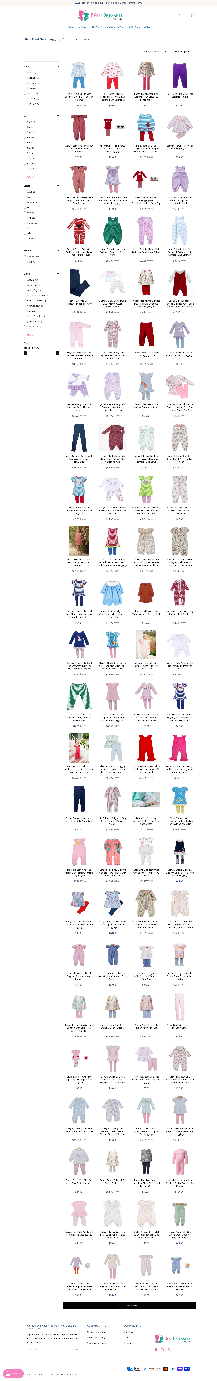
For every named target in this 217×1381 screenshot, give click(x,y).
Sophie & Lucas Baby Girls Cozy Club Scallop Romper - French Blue (112, 614)
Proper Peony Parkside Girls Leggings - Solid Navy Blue (79, 819)
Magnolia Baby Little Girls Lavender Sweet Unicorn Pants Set (79, 407)
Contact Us (129, 1337)
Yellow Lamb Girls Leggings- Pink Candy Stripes (179, 1026)
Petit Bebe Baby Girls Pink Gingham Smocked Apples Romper (79, 976)
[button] (83, 27)
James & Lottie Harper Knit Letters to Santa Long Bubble (146, 250)
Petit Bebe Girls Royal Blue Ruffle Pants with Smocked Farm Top (146, 976)
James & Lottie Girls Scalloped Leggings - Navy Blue (79, 303)
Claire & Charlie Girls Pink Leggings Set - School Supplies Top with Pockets (112, 1079)
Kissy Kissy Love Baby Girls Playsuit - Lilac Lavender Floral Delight (180, 510)
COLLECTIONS (114, 26)
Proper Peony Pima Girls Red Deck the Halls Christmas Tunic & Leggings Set (146, 303)
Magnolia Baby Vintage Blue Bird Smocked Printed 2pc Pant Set (179, 665)
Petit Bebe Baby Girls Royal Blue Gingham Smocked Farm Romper (112, 976)
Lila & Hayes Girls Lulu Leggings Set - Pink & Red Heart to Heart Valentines (112, 96)
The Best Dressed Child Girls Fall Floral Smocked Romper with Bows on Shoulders (146, 562)
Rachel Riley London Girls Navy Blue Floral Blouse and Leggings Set (146, 1183)
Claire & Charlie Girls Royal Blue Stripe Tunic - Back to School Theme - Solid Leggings (79, 615)
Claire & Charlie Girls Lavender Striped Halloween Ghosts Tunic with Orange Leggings (79, 1288)
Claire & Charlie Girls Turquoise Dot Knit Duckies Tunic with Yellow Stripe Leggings (180, 822)
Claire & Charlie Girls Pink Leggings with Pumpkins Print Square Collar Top (113, 1286)
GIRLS (82, 26)
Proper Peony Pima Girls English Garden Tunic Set (112, 1026)
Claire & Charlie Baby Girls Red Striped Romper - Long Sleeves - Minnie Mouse (79, 252)
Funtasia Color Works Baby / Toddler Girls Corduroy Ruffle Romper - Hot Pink (180, 769)
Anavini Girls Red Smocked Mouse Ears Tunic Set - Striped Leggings (112, 148)
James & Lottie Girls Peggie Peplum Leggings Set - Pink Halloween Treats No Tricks (180, 407)
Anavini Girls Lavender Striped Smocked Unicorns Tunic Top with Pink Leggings (112, 200)
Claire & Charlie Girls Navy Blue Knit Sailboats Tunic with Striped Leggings (180, 872)
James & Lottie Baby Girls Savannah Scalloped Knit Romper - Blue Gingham (180, 252)
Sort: (147, 51)
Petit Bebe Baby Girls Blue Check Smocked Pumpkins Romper (179, 1286)
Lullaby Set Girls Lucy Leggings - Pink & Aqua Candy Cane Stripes (146, 821)
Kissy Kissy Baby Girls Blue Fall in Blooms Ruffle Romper (79, 1130)
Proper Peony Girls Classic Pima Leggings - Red (146, 354)
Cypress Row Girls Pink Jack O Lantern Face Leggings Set (79, 1233)
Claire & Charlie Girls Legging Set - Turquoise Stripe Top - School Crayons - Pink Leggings (112, 667)
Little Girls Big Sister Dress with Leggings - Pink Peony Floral (146, 872)
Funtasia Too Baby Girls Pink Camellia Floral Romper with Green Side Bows (112, 872)
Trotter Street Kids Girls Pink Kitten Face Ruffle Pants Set (79, 1181)
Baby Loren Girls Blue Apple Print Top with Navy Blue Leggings (112, 924)
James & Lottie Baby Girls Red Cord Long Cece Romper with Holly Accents (79, 769)
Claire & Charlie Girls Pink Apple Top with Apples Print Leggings (79, 1079)
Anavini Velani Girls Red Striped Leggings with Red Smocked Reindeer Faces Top (146, 200)
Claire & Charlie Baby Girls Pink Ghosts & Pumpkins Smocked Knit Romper (146, 1286)
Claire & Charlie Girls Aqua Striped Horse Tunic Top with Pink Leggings (146, 1131)
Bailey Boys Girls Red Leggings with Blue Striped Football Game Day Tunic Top (146, 150)
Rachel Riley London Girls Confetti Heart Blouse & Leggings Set (146, 96)
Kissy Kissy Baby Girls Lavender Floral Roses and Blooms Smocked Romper (112, 1131)
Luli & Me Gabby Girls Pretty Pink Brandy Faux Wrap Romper (79, 562)
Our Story (128, 1331)
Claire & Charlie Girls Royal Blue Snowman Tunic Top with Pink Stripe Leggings (79, 665)
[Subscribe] (76, 1349)
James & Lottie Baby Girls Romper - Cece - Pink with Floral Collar (146, 665)
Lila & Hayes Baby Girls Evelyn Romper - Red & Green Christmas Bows (112, 355)
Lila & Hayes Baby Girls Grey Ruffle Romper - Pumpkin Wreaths (112, 821)
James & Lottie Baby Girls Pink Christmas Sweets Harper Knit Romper (112, 407)
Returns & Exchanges (97, 1337)
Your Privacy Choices (97, 1343)
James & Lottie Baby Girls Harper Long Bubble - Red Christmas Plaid (112, 459)
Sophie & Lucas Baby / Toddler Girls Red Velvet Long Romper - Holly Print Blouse (180, 303)
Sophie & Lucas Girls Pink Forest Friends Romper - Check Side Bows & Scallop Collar (180, 926)
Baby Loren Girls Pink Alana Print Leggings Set (180, 147)
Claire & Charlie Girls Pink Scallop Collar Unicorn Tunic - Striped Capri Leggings (113, 717)
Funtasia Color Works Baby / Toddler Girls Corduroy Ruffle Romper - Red (146, 769)
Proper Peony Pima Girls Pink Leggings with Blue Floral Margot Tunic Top (79, 1028)
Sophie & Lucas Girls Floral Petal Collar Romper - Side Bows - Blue (112, 1235)
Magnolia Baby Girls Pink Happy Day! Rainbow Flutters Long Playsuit (79, 872)
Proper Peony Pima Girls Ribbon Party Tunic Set (146, 1026)
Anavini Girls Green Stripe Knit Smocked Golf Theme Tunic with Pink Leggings (146, 510)
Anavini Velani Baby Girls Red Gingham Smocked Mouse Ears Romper (79, 200)
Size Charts (129, 1343)
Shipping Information (97, 1331)
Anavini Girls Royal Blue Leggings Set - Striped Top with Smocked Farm (179, 717)
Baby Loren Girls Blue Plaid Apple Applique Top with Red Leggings (79, 924)
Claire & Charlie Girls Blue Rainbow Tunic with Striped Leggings (146, 407)
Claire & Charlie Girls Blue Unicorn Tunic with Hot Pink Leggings (79, 510)
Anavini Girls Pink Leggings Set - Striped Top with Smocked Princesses (146, 717)
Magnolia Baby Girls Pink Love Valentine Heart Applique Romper (79, 355)
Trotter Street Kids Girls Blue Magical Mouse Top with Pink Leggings (180, 1131)
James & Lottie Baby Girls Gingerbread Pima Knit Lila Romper (179, 459)
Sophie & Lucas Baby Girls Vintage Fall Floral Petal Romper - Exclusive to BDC (180, 562)
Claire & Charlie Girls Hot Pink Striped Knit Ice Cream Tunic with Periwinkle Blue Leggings (112, 562)
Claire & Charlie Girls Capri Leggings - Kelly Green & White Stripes (79, 717)
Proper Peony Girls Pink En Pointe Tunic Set (112, 1181)
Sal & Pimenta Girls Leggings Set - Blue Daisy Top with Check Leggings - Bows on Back (112, 770)
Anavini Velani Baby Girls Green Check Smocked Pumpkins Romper (179, 1235)
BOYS (95, 26)
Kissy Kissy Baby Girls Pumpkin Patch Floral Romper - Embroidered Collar (179, 1079)
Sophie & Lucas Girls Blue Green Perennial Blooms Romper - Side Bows (146, 459)
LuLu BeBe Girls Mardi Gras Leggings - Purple (180, 95)
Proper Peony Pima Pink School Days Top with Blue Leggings (180, 976)
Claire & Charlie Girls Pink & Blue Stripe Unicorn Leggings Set (180, 355)
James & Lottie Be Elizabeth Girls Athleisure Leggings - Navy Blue (79, 459)
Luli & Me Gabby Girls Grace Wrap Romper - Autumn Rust (146, 613)
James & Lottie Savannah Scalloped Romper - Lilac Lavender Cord (180, 200)
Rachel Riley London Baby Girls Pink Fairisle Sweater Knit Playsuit (179, 1183)
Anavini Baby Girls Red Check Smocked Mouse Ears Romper (79, 148)
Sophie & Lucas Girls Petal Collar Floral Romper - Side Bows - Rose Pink (146, 1235)
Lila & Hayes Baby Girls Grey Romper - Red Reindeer (179, 613)
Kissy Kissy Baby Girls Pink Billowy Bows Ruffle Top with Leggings (146, 1079)
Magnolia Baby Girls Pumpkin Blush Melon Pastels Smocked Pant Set (113, 303)
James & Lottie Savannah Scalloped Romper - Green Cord (112, 252)
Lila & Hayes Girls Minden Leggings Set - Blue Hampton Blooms (79, 96)
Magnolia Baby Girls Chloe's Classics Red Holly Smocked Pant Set (112, 510)
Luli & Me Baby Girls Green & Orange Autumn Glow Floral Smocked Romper (146, 924)
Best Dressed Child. (52, 1374)
